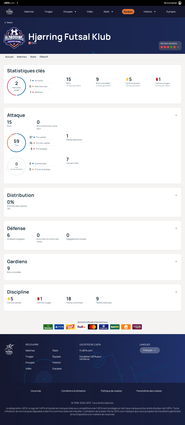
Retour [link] (10, 22)
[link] (29, 11)
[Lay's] (70, 326)
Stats (33, 57)
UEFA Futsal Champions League (9, 11)
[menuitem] (31, 11)
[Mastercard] (92, 326)
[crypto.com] (103, 326)
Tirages (29, 356)
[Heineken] (48, 326)
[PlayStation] (59, 326)
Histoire (56, 362)
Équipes (56, 356)
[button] (70, 11)
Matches (22, 57)
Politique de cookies (111, 390)
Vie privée (36, 390)
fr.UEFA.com (85, 350)
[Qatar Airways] (137, 326)
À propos (57, 368)
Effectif (44, 57)
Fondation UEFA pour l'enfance (90, 358)
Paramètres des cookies (149, 390)
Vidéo (28, 368)
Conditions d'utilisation (73, 390)
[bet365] (115, 326)
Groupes (29, 362)
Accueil (9, 57)
